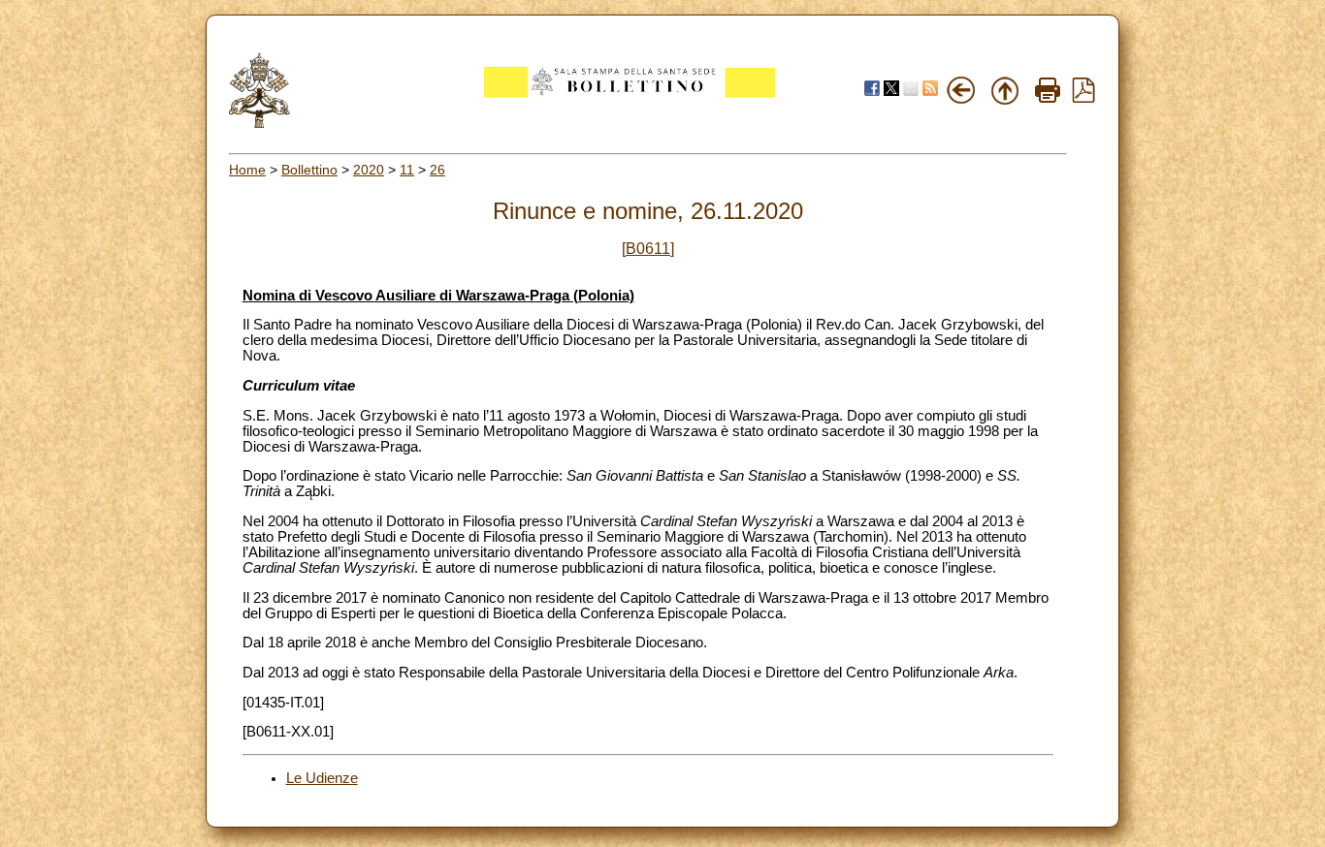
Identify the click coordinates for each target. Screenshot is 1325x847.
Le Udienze (322, 778)
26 (437, 169)
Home (247, 169)
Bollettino (309, 169)
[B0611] (648, 248)
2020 (368, 169)
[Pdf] (1083, 98)
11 (407, 169)
